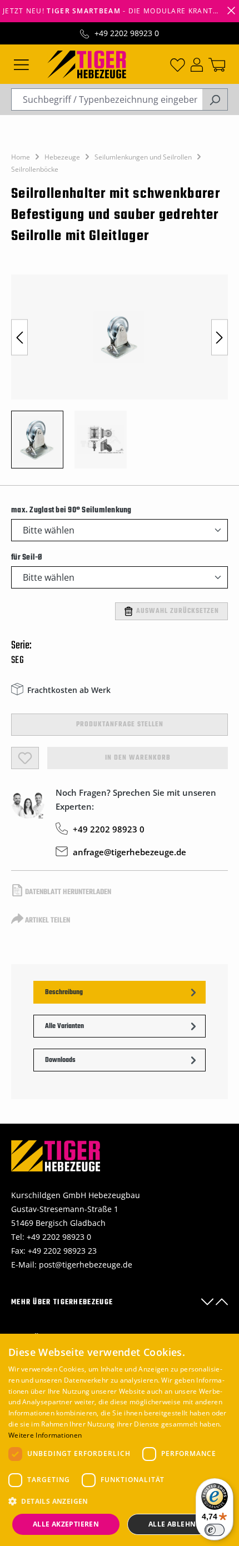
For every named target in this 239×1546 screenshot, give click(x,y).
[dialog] (119, 1440)
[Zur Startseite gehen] (86, 63)
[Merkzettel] (177, 64)
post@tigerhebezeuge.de (85, 1264)
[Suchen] (215, 99)
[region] (119, 377)
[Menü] (21, 64)
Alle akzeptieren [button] (66, 1524)
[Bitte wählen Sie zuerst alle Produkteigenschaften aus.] (25, 758)
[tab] (119, 992)
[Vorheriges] (19, 337)
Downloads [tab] (60, 1060)
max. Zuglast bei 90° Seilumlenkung (71, 510)
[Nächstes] (219, 337)
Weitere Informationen (45, 1435)
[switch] (215, 1530)
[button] (119, 1501)
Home (20, 157)
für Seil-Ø (27, 557)
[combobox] (106, 99)
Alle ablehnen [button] (177, 1524)
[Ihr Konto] (197, 64)
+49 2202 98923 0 (126, 33)
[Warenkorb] (217, 64)
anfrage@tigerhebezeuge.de (129, 851)
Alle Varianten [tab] (64, 1026)
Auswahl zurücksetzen (177, 611)
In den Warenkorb (138, 758)
